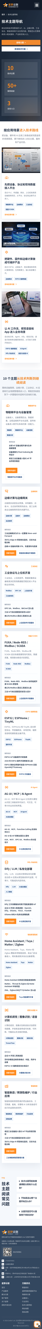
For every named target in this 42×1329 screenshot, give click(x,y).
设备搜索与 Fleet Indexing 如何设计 (21, 453)
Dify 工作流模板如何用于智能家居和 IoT (20, 904)
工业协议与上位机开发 (17, 572)
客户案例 (5, 1298)
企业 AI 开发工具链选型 (14, 1055)
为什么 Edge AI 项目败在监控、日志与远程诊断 (20, 541)
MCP (15, 812)
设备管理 (29, 430)
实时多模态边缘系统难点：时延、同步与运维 (20, 1060)
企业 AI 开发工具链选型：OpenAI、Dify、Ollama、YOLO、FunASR (19, 909)
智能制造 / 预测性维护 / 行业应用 (21, 1094)
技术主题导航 (27, 1305)
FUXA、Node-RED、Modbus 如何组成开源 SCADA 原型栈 (21, 682)
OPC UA (18, 590)
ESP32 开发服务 (25, 774)
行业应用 (30, 1114)
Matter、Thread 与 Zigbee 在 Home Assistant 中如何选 (19, 985)
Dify (7, 887)
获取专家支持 (6, 1305)
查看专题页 (11, 470)
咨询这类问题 (9, 214)
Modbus (9, 590)
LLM (14, 887)
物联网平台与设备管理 (18, 412)
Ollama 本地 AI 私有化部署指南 (17, 914)
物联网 (9, 430)
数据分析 (10, 435)
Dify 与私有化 (10, 353)
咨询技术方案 (20, 49)
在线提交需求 (9, 1264)
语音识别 (30, 1038)
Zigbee (8, 967)
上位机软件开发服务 (26, 622)
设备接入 (25, 1298)
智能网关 (25, 1287)
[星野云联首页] (10, 5)
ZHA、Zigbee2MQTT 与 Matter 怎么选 (20, 990)
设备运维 (9, 1119)
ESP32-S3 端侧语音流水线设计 (17, 1066)
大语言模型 (9, 817)
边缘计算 (9, 516)
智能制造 (9, 1114)
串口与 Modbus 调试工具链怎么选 (18, 616)
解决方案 (5, 1294)
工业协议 (29, 204)
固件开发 (9, 744)
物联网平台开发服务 (14, 477)
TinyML (28, 739)
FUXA (8, 664)
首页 (3, 14)
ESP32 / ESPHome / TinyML (17, 719)
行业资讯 (25, 1301)
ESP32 (8, 739)
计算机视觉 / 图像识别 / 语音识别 (21, 1018)
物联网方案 (26, 1294)
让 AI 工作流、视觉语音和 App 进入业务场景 (19, 330)
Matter (30, 962)
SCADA (8, 669)
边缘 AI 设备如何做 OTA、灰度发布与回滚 (21, 546)
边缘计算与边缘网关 (16, 498)
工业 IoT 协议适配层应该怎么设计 (18, 612)
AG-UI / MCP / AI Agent (18, 793)
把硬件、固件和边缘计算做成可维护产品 (20, 260)
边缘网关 (20, 204)
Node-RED (17, 664)
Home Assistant (11, 962)
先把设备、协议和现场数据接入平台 (20, 185)
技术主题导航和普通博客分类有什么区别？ (28, 1184)
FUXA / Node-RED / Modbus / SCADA (16, 644)
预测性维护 (19, 1114)
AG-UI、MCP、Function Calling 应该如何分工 (21, 830)
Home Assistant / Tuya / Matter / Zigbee (19, 942)
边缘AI (18, 516)
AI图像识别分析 (25, 1073)
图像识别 (20, 1038)
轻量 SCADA (10, 209)
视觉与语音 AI (23, 353)
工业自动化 (9, 596)
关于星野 (5, 1301)
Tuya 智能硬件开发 (26, 997)
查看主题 (20, 42)
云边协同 (9, 521)
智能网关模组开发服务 (27, 553)
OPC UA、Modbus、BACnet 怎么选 (19, 608)
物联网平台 (9, 204)
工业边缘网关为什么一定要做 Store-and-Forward (21, 534)
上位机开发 (28, 590)
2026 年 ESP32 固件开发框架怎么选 (19, 761)
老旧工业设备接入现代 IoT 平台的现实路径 (20, 459)
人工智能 (9, 892)
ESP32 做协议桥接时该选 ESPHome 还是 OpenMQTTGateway (21, 765)
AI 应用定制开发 (25, 849)
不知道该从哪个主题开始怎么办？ (28, 1199)
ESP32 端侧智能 (20, 279)
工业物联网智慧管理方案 (15, 1157)
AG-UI (8, 812)
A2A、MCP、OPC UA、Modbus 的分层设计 (20, 840)
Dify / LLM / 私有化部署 (18, 869)
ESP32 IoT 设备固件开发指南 (16, 757)
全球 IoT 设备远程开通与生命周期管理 (20, 446)
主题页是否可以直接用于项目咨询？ (28, 1213)
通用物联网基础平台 (29, 1291)
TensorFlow (10, 1043)
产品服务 (5, 1291)
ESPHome (18, 739)
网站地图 (25, 1308)
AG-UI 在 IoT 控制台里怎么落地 (17, 835)
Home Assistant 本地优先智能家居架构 (20, 980)
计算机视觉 (9, 1038)
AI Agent (23, 348)
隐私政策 (25, 1312)
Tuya (22, 962)
